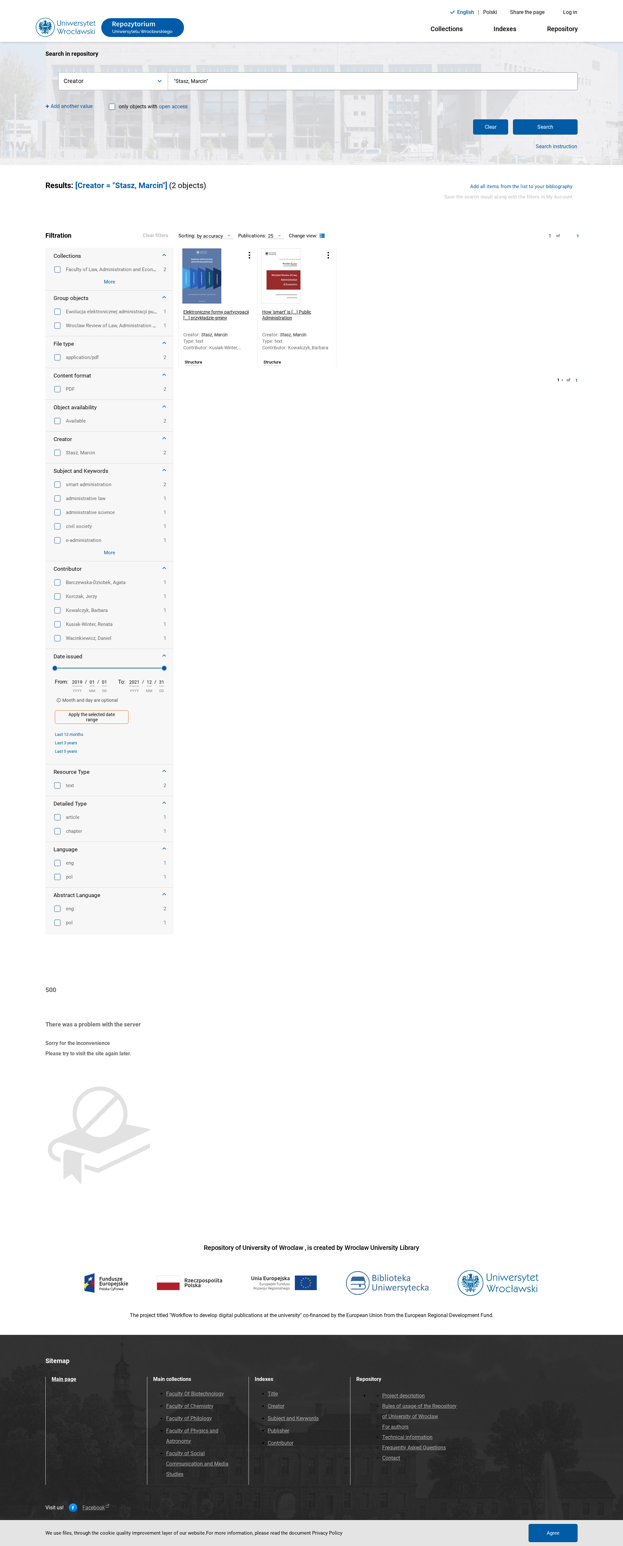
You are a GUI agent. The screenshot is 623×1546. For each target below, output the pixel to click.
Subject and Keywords (293, 1418)
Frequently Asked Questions (414, 1447)
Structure (193, 362)
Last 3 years (66, 742)
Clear (490, 127)
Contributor (280, 1443)
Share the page (527, 12)
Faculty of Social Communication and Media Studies (197, 1463)
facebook (93, 1507)
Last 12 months (69, 734)
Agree (553, 1533)
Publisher (278, 1431)
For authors (395, 1427)
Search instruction (556, 146)
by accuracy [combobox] (210, 236)
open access (173, 106)
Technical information (407, 1437)
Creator (276, 1406)
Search (545, 127)
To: (121, 682)
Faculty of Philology (189, 1418)
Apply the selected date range (91, 717)
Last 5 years (66, 751)
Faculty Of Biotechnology (195, 1394)
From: (61, 682)
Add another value (71, 106)
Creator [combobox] (73, 81)
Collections (447, 29)
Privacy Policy (327, 1533)
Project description (403, 1396)
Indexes (505, 29)
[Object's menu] (249, 255)
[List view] (321, 236)
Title (273, 1394)
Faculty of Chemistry (190, 1406)
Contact (391, 1458)
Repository (562, 29)
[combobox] (373, 81)
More (109, 282)
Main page (64, 1379)
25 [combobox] (270, 236)
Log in (570, 12)
